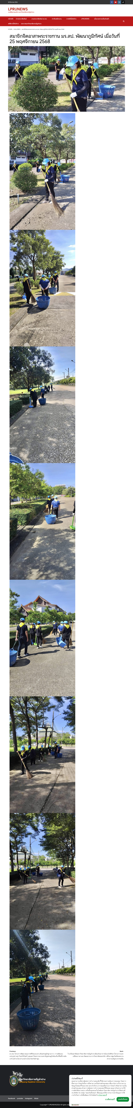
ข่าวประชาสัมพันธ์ (21, 19)
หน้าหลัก (10, 19)
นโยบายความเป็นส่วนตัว (101, 19)
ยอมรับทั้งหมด (122, 1099)
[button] (123, 21)
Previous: (38, 1055)
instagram (28, 1098)
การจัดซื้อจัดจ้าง (71, 19)
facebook (11, 1098)
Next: (95, 1055)
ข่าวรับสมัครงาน (57, 19)
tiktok (36, 1098)
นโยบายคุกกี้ (102, 1095)
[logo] (27, 1080)
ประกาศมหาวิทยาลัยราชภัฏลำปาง (31, 24)
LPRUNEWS (18, 9)
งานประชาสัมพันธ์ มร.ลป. (39, 19)
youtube (20, 1098)
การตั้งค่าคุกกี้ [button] (110, 1099)
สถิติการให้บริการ (13, 24)
